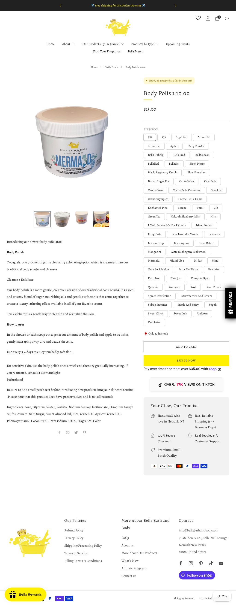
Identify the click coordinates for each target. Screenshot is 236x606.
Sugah (213, 305)
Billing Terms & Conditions (83, 560)
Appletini (181, 137)
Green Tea (154, 216)
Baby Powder (196, 146)
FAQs (125, 537)
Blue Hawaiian (196, 172)
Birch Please (197, 164)
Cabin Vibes (186, 181)
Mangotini (154, 252)
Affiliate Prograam (134, 568)
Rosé (193, 287)
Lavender (214, 234)
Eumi (200, 208)
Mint (215, 261)
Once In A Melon (158, 269)
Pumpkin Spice (200, 278)
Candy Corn (155, 190)
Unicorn (202, 313)
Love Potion (206, 243)
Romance (174, 287)
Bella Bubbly (155, 155)
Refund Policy (73, 530)
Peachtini (214, 269)
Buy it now (186, 360)
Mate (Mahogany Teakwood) (188, 252)
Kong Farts (154, 234)
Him (213, 216)
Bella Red (179, 155)
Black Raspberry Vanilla (162, 172)
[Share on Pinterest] (84, 432)
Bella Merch (135, 51)
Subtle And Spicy (188, 305)
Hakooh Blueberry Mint (185, 216)
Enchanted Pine (158, 208)
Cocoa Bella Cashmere (187, 190)
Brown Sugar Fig (158, 181)
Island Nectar (204, 225)
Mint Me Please (188, 269)
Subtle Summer (157, 305)
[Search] (226, 18)
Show (230, 303)
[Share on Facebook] (59, 432)
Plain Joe (175, 278)
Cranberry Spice (158, 199)
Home (50, 44)
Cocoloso (216, 190)
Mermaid (153, 261)
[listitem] (118, 5)
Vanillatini (154, 322)
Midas (198, 261)
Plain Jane (154, 278)
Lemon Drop (156, 243)
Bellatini (174, 164)
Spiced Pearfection (159, 296)
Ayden (174, 146)
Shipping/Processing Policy (83, 545)
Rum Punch (213, 287)
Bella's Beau (202, 155)
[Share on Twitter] (76, 432)
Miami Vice (177, 261)
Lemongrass (181, 243)
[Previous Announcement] (60, 6)
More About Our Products (139, 553)
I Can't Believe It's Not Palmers (167, 225)
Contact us (128, 575)
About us (127, 545)
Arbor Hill (204, 137)
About (66, 44)
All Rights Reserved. (184, 598)
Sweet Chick (155, 313)
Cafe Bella (210, 181)
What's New (130, 560)
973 (164, 137)
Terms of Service (76, 553)
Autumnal (154, 146)
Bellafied (153, 164)
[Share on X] (67, 432)
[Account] (208, 18)
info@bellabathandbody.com (198, 530)
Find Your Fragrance (106, 51)
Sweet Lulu (180, 313)
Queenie (153, 287)
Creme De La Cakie (190, 199)
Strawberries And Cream (196, 296)
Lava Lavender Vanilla (184, 234)
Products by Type (142, 44)
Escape (182, 208)
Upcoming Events (178, 44)
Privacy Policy (73, 538)
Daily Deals (112, 67)
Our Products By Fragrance (101, 44)
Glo (216, 208)
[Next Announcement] (176, 6)
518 (150, 137)
